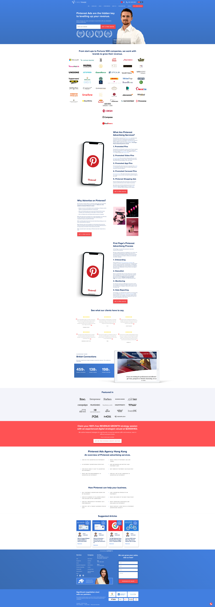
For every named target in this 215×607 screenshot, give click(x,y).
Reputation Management (80, 565)
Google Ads (94, 6)
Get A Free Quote (108, 26)
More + (77, 573)
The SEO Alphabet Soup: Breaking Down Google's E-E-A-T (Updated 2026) (115, 540)
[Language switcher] (123, 2)
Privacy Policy (86, 604)
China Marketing (121, 6)
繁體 (141, 2)
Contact (129, 6)
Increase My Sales (128, 581)
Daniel (84, 533)
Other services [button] (107, 6)
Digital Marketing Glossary (91, 572)
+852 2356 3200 (100, 562)
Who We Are (90, 558)
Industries (89, 560)
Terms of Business (79, 604)
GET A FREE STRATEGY (137, 6)
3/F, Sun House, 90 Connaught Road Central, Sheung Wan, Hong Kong (103, 557)
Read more (80, 543)
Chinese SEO (78, 569)
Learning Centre (90, 569)
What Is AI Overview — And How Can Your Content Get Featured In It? (99, 540)
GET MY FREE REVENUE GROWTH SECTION (107, 441)
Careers (89, 563)
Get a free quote (120, 191)
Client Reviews (90, 565)
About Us (114, 6)
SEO (88, 6)
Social (100, 6)
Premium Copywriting (80, 567)
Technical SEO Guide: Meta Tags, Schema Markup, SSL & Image (130, 540)
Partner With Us (79, 571)
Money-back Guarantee (95, 604)
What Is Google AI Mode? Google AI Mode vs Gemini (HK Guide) (84, 540)
